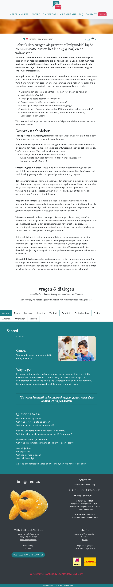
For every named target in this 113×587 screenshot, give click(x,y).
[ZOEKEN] (85, 39)
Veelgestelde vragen (28, 537)
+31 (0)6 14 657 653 (86, 490)
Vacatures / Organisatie (85, 548)
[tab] (6, 313)
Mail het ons (77, 294)
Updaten (28, 548)
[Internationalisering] (95, 39)
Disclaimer (68, 585)
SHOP (102, 14)
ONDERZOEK (50, 14)
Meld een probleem (28, 540)
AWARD (36, 14)
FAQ (81, 14)
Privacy (85, 540)
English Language (84, 545)
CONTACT (91, 14)
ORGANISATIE (68, 14)
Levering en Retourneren (28, 534)
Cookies (84, 537)
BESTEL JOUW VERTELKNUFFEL (28, 554)
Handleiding (28, 545)
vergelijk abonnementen (41, 39)
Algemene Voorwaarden (85, 534)
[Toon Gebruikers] (88, 39)
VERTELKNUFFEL (20, 14)
